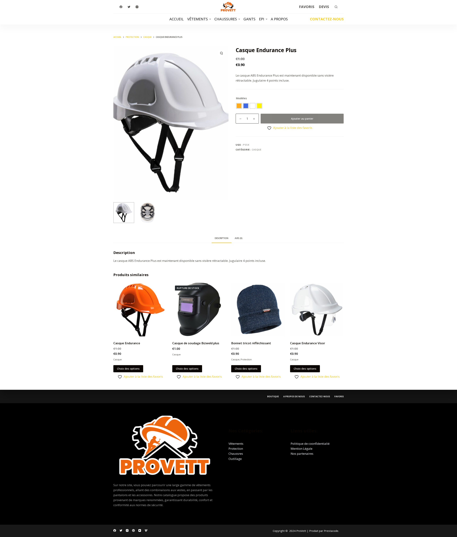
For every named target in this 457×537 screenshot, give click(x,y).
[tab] (222, 238)
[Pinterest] (133, 530)
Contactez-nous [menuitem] (319, 396)
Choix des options (128, 368)
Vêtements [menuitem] (197, 19)
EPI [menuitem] (261, 19)
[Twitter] (129, 7)
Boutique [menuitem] (273, 396)
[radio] (239, 106)
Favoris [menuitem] (306, 6)
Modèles (241, 98)
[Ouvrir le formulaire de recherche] (336, 7)
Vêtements (235, 444)
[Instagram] (137, 7)
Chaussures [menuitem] (225, 19)
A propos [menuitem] (279, 19)
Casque (257, 149)
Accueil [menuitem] (176, 19)
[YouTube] (139, 530)
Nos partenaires (302, 454)
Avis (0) (238, 238)
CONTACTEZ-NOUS (327, 19)
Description (221, 238)
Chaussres (235, 454)
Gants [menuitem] (249, 19)
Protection (246, 359)
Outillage (235, 459)
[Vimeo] (146, 530)
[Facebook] (121, 7)
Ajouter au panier (302, 118)
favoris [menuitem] (339, 396)
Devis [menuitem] (324, 6)
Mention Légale (301, 449)
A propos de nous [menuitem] (294, 396)
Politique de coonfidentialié (310, 444)
